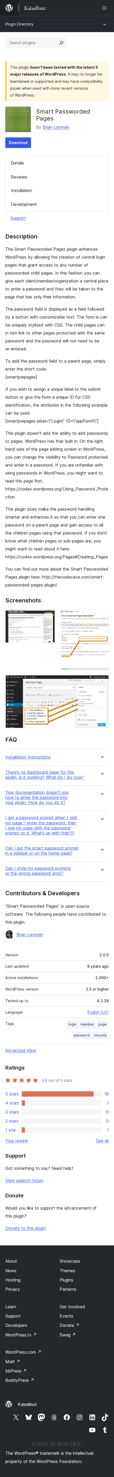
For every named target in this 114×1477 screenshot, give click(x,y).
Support (18, 218)
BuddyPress (19, 1380)
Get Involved (72, 1306)
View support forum (24, 1180)
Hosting (12, 1280)
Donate (70, 1325)
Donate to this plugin (25, 1228)
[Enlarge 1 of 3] (47, 616)
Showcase (70, 1261)
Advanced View (20, 1050)
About (11, 1261)
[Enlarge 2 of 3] (101, 616)
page (102, 1024)
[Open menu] (105, 8)
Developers (16, 1325)
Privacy (12, 1289)
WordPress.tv (21, 1334)
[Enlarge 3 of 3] (101, 682)
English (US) (98, 1012)
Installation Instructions (28, 757)
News (10, 1270)
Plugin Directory (19, 24)
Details (17, 163)
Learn (10, 1306)
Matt (12, 1361)
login (72, 1024)
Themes (67, 1270)
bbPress (16, 1371)
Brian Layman (56, 127)
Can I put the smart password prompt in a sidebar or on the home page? (42, 851)
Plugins (66, 1280)
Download (18, 142)
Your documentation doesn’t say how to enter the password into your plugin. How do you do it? (37, 797)
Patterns (68, 1289)
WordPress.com (23, 1352)
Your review (16, 1140)
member (87, 1024)
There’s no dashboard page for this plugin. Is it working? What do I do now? (44, 775)
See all (102, 1140)
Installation (21, 190)
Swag (68, 1334)
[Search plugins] (61, 42)
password (82, 1035)
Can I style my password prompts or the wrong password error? (38, 871)
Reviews (19, 177)
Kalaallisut (27, 1404)
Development (24, 204)
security (100, 1035)
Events (66, 1316)
